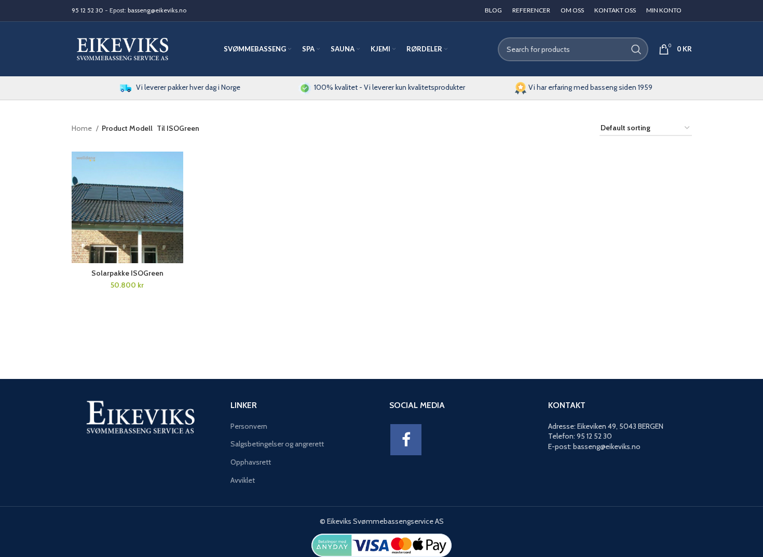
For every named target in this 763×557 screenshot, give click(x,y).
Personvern (248, 426)
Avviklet (242, 480)
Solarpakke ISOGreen (127, 273)
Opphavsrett (250, 462)
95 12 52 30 (87, 10)
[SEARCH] (636, 49)
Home (82, 128)
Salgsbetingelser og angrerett (277, 444)
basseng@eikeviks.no (157, 10)
